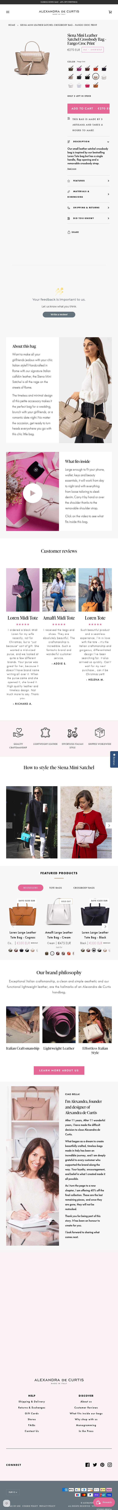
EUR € (12, 1492)
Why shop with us (86, 1419)
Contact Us (32, 1431)
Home (11, 25)
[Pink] (88, 85)
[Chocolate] (88, 69)
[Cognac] (95, 85)
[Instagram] (110, 1465)
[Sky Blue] (80, 85)
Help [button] (31, 1395)
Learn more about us (59, 1070)
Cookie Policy (30, 1506)
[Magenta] (80, 69)
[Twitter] (95, 1465)
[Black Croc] (88, 77)
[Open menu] (10, 12)
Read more (71, 168)
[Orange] (96, 69)
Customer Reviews (86, 1407)
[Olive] (71, 69)
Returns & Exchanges (31, 1407)
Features (79, 180)
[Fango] (71, 77)
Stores (32, 1419)
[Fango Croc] (96, 77)
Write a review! (59, 314)
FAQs (31, 1425)
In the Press (86, 1431)
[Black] (80, 77)
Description (81, 141)
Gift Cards (32, 1413)
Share (75, 232)
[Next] (109, 825)
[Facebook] (87, 1465)
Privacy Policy (47, 1506)
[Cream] (71, 85)
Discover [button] (86, 1395)
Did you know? (83, 218)
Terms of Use (13, 1506)
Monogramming (86, 1425)
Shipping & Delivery (32, 1401)
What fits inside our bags (86, 1413)
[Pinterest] (102, 1465)
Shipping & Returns (86, 207)
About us (86, 1401)
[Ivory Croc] (105, 77)
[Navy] (105, 69)
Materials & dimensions (78, 194)
